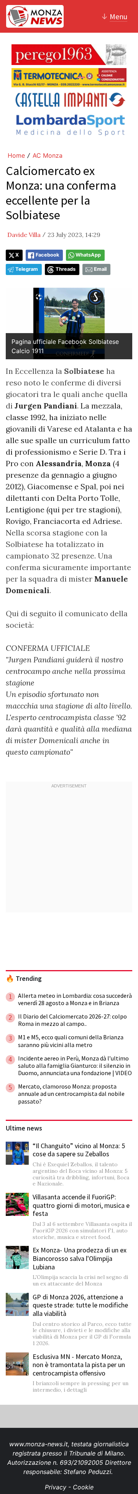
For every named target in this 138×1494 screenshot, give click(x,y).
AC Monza (47, 155)
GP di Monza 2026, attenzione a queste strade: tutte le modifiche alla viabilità (80, 1305)
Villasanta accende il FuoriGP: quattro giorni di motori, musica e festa (81, 1205)
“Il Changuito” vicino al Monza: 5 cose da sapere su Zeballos (79, 1150)
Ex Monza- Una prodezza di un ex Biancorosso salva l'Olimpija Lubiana (80, 1258)
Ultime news (24, 1128)
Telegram (26, 269)
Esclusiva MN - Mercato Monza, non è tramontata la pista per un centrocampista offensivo (79, 1364)
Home (16, 155)
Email (100, 269)
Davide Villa (24, 234)
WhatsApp (88, 255)
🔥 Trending (24, 978)
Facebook (47, 255)
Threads (66, 269)
